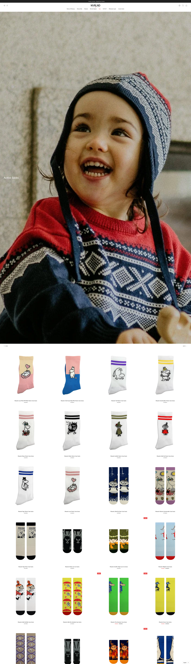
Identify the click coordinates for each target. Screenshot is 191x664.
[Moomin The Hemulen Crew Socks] (119, 596)
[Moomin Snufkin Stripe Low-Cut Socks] (119, 541)
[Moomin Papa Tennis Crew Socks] (26, 486)
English (184, 662)
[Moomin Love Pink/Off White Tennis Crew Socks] (26, 375)
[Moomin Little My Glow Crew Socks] (119, 486)
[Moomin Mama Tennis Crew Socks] (26, 430)
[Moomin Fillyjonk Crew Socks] (165, 541)
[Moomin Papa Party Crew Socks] (26, 541)
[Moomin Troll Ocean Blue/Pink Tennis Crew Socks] (72, 375)
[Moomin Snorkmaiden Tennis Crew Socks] (165, 375)
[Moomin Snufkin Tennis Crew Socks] (119, 430)
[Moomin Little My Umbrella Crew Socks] (72, 596)
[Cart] (186, 5)
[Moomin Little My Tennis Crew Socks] (165, 430)
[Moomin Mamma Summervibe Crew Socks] (165, 486)
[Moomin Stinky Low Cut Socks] (72, 541)
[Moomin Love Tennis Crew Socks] (72, 486)
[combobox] (186, 662)
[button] (71, 9)
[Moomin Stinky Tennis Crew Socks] (72, 430)
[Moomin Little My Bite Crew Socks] (26, 596)
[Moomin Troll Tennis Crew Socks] (119, 375)
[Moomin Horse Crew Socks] (165, 596)
